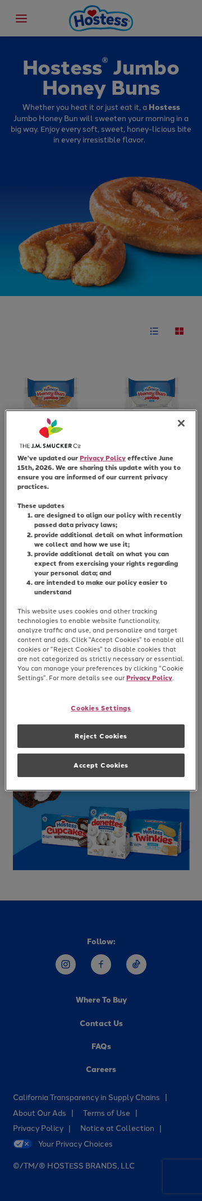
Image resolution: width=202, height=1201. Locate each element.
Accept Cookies (101, 765)
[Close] (181, 423)
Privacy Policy (103, 458)
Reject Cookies (101, 736)
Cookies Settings (101, 707)
